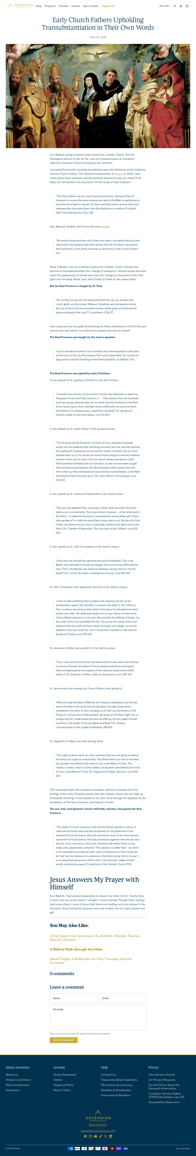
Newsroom (13, 1090)
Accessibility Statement (164, 1102)
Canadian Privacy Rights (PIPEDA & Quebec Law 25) (166, 1095)
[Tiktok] (100, 1136)
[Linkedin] (110, 1136)
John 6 (118, 173)
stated (105, 226)
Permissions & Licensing (116, 1084)
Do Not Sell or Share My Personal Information (164, 1086)
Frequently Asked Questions (119, 1079)
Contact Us (108, 1074)
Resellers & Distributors (116, 1090)
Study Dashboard (64, 1074)
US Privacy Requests (162, 1079)
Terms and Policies (183, 1149)
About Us (12, 1074)
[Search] (175, 6)
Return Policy (62, 1090)
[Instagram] (90, 1136)
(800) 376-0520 (98, 1124)
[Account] (181, 6)
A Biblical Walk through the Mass (76, 949)
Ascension (16, 1148)
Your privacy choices (162, 1074)
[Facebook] (85, 1136)
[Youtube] (95, 1136)
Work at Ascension (18, 1084)
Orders (57, 1079)
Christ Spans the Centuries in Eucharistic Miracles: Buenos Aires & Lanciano (95, 938)
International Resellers (115, 1095)
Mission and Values (18, 1079)
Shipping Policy (63, 1084)
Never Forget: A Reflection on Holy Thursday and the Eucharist (91, 961)
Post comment (63, 1040)
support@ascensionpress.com (98, 1130)
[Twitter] (105, 1136)
